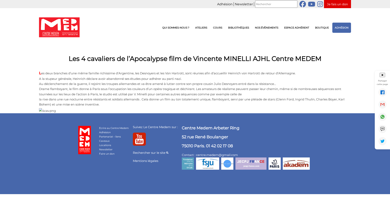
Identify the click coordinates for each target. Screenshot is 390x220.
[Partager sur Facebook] (382, 92)
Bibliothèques (238, 27)
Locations (105, 145)
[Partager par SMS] (382, 129)
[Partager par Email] (382, 104)
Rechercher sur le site (149, 153)
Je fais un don (337, 4)
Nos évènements (266, 27)
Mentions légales (145, 161)
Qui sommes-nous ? (175, 27)
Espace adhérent (296, 27)
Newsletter (244, 4)
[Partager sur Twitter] (382, 141)
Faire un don (107, 153)
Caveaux (104, 140)
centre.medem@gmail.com (217, 155)
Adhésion (225, 4)
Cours (217, 27)
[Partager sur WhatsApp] (382, 117)
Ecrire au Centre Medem (114, 128)
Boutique (322, 27)
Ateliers (201, 27)
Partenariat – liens (110, 136)
